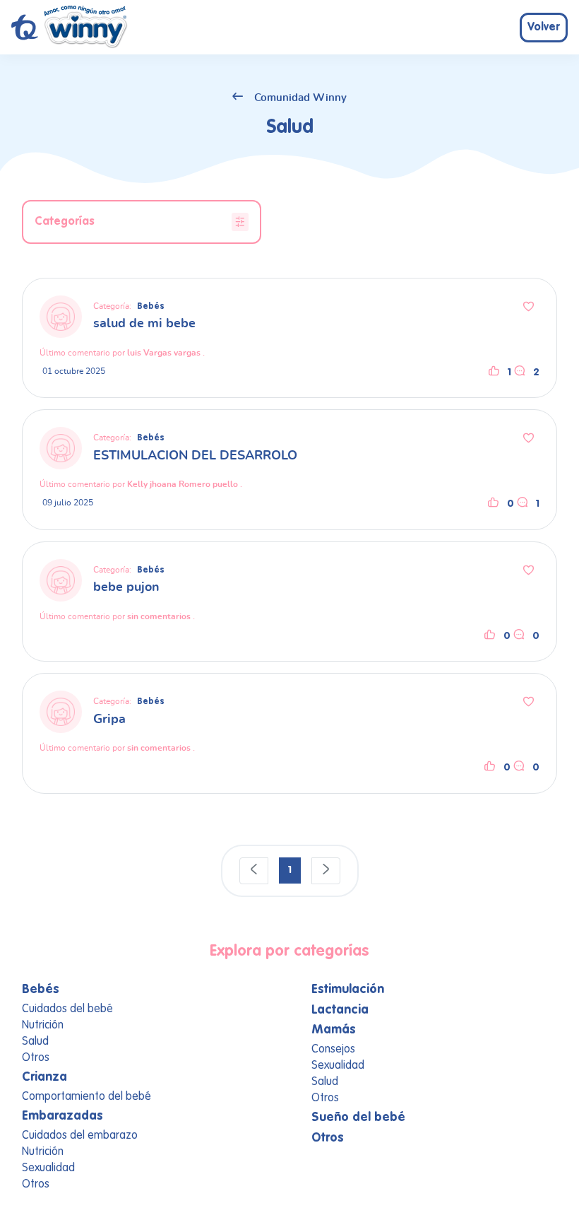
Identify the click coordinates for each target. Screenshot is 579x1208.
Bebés (151, 307)
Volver (543, 27)
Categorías (65, 222)
